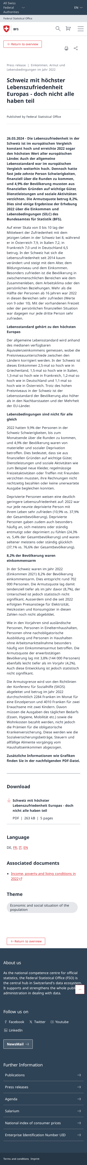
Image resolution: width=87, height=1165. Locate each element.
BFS (16, 29)
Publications (15, 1075)
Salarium (12, 1111)
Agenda (11, 1099)
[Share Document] (75, 48)
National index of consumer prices (33, 1123)
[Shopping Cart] (68, 28)
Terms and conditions (16, 1159)
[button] (79, 989)
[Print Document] (66, 48)
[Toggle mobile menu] (80, 29)
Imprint (35, 1159)
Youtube (62, 1022)
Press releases (16, 1087)
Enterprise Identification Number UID (35, 1135)
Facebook (16, 1022)
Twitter (39, 1022)
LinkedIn (16, 1030)
